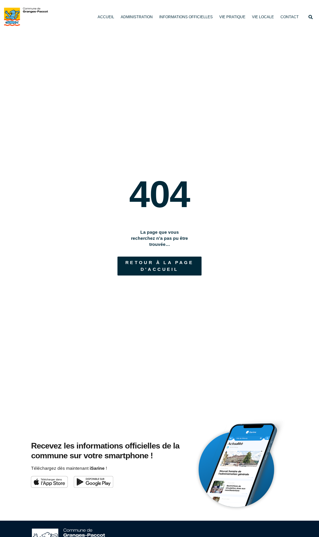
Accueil (106, 17)
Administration (137, 17)
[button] (310, 17)
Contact (289, 17)
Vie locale (263, 17)
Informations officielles (186, 17)
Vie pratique (232, 17)
